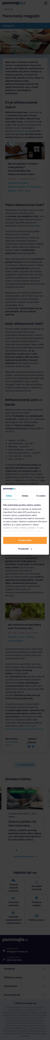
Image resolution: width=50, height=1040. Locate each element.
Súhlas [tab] (9, 496)
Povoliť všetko (25, 540)
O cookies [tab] (41, 496)
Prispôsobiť (23, 549)
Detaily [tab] (25, 496)
